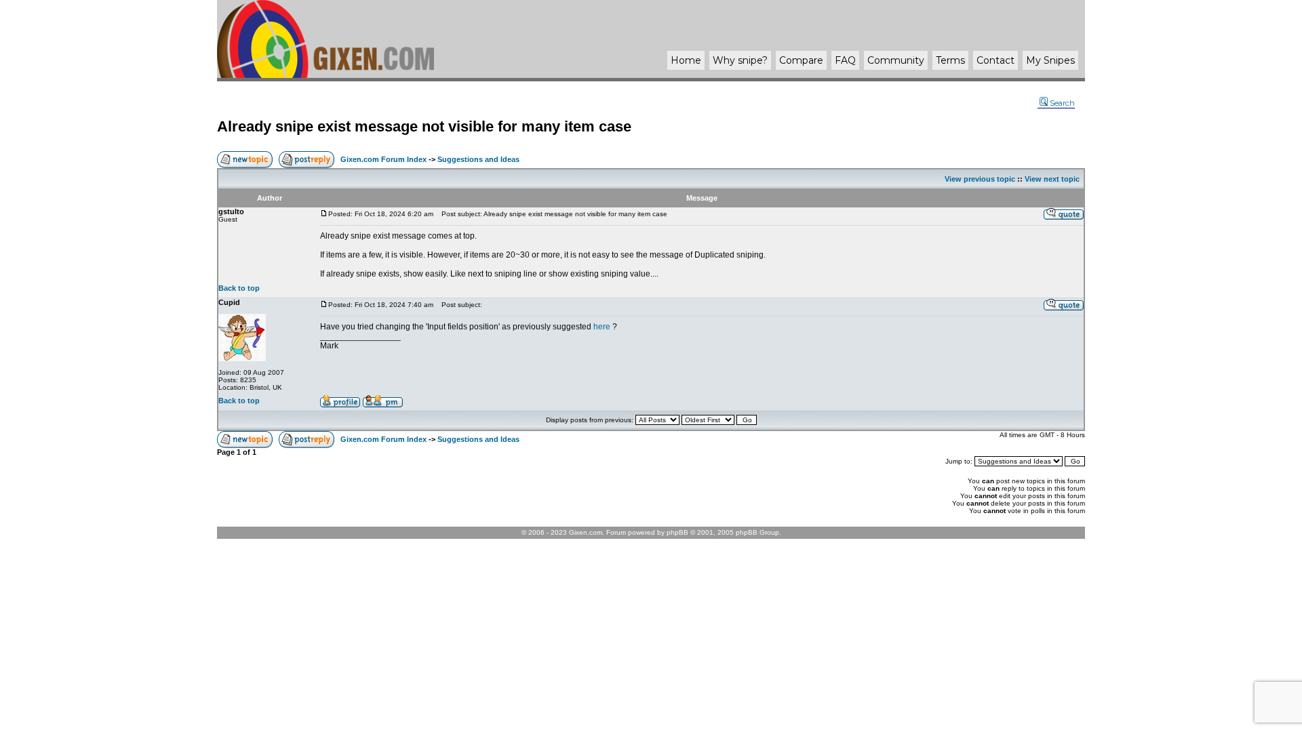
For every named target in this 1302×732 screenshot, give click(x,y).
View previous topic (980, 179)
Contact (995, 60)
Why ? (740, 60)
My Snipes (1050, 60)
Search (1062, 103)
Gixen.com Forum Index (383, 159)
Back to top (239, 288)
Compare (801, 60)
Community (895, 60)
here (601, 326)
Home (686, 60)
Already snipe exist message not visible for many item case (424, 126)
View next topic (1052, 179)
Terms (950, 60)
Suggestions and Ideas (478, 159)
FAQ (845, 60)
